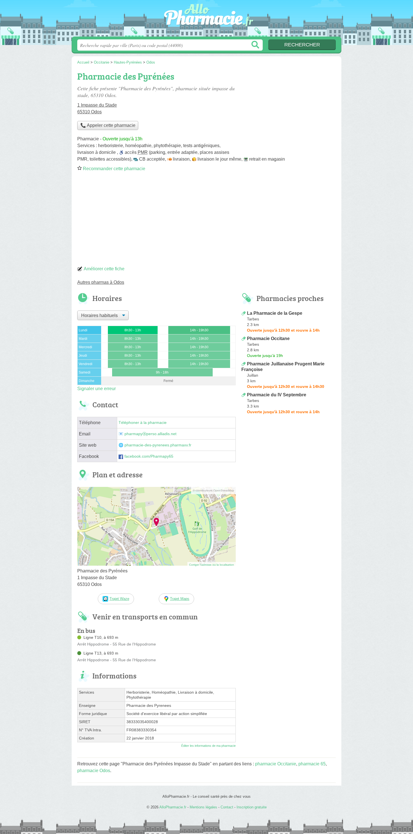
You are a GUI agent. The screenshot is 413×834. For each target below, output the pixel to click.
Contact (227, 807)
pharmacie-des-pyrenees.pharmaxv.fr (157, 445)
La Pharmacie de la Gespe (274, 313)
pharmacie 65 (312, 763)
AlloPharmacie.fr (206, 20)
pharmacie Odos (93, 770)
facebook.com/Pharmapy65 (148, 456)
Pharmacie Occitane (268, 338)
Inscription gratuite (252, 807)
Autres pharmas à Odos (100, 282)
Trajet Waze (119, 599)
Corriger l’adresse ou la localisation (211, 564)
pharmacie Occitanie (275, 763)
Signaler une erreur (96, 388)
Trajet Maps (179, 599)
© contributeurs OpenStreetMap (213, 490)
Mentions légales (203, 807)
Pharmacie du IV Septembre (276, 394)
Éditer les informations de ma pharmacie (208, 745)
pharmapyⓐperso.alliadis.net (150, 434)
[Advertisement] (206, 220)
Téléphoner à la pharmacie (143, 423)
